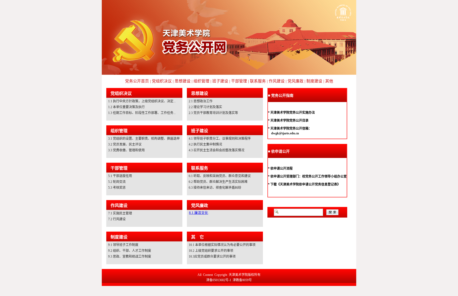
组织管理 (119, 131)
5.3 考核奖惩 (117, 187)
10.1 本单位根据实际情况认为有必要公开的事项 (222, 245)
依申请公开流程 (281, 168)
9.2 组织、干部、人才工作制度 (129, 251)
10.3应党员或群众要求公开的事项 (212, 256)
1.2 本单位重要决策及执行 (126, 107)
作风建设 (119, 205)
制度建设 (119, 237)
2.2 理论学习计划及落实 (205, 107)
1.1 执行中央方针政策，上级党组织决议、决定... (142, 101)
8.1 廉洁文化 (198, 213)
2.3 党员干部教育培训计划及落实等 (213, 113)
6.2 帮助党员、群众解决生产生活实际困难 (218, 182)
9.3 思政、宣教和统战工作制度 (129, 256)
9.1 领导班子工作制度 (123, 245)
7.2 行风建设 (117, 219)
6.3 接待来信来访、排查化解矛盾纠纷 (215, 187)
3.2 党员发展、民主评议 (125, 144)
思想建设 (199, 93)
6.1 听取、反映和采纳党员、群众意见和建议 (220, 176)
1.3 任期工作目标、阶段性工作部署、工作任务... (142, 113)
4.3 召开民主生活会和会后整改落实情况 (216, 150)
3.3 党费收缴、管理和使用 (126, 150)
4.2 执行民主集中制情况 (205, 144)
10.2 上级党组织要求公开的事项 (211, 251)
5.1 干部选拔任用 (120, 176)
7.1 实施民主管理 (120, 213)
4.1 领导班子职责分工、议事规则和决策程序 (220, 138)
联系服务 (199, 168)
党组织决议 (121, 93)
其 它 (197, 237)
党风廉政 (199, 205)
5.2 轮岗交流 (117, 182)
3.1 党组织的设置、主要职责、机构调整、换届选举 (144, 138)
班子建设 (199, 131)
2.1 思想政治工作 (201, 101)
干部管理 (119, 168)
